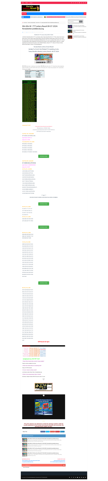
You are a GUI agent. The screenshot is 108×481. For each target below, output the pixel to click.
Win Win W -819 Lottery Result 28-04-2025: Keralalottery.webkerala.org (43, 438)
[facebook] (73, 3)
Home (23, 2)
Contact (31, 2)
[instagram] (75, 3)
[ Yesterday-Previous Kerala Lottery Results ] (43, 126)
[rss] (77, 3)
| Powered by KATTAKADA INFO (37, 477)
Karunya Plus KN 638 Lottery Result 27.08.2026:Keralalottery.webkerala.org (69, 16)
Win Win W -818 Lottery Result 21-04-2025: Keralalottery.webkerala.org (43, 443)
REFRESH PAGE (43, 156)
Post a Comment (26, 467)
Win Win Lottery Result (31, 22)
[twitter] (71, 3)
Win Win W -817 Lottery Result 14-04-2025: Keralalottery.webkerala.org (43, 448)
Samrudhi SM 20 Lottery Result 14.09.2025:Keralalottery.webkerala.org (79, 37)
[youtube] (81, 3)
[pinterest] (83, 3)
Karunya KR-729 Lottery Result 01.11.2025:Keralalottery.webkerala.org (79, 26)
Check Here (43, 349)
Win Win (25, 22)
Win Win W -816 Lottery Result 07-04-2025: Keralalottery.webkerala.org (43, 453)
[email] (79, 3)
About (27, 2)
